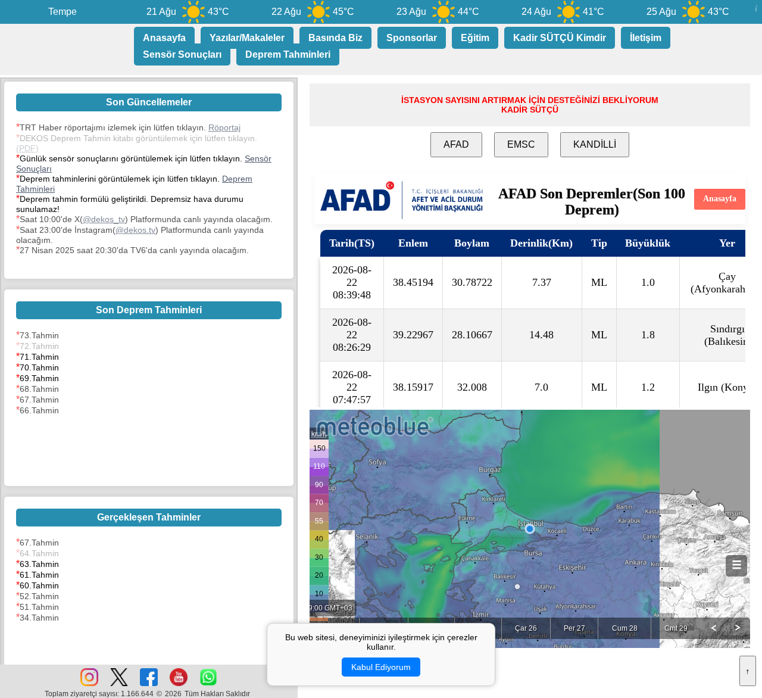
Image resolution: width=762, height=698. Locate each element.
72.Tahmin (39, 346)
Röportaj (224, 127)
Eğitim (475, 38)
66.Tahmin (39, 410)
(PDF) (27, 148)
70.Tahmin (39, 367)
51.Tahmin (39, 607)
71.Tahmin (39, 357)
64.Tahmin (39, 553)
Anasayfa (164, 38)
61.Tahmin (39, 574)
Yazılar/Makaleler (247, 38)
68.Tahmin (39, 389)
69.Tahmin (39, 378)
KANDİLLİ (594, 144)
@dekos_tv (104, 219)
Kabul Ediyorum (381, 667)
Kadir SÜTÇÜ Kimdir (559, 38)
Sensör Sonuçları (182, 54)
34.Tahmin (39, 617)
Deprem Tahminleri (287, 54)
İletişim (645, 38)
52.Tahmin (39, 596)
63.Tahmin (39, 564)
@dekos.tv (135, 230)
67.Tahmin (39, 399)
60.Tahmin (39, 585)
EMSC (521, 144)
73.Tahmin (39, 335)
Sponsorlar (411, 38)
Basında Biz (335, 38)
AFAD (456, 144)
